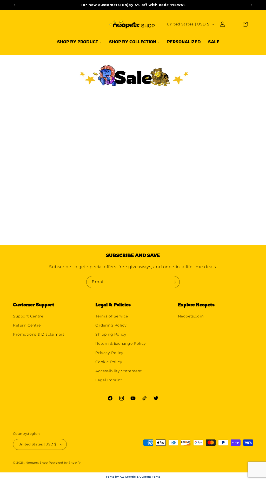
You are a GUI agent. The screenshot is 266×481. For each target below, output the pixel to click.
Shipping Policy (110, 334)
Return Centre (27, 325)
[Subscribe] (173, 282)
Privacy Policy (109, 352)
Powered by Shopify (65, 462)
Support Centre (28, 316)
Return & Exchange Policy (120, 343)
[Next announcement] (251, 5)
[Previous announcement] (15, 5)
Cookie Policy (108, 362)
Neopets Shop (37, 462)
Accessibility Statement (118, 371)
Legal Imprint (108, 380)
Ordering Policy (111, 325)
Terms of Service (111, 316)
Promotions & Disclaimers (38, 334)
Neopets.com (191, 316)
